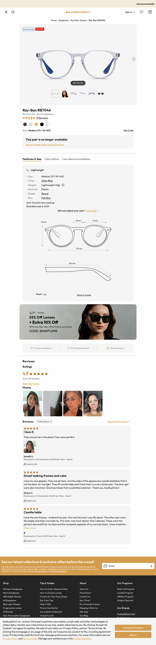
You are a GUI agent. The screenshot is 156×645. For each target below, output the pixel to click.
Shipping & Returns (89, 608)
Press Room (85, 592)
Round (26, 114)
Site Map (84, 611)
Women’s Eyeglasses (13, 589)
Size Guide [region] (128, 130)
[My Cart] (150, 12)
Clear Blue (35, 114)
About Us (84, 589)
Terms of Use (30, 638)
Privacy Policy (40, 571)
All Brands (8, 611)
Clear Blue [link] (47, 180)
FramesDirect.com (126, 614)
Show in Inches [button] (84, 295)
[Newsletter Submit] (151, 566)
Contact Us (85, 596)
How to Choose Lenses (51, 592)
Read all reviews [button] (118, 421)
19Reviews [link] (42, 117)
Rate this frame (31, 383)
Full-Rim (46, 197)
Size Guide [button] (91, 210)
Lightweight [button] (37, 170)
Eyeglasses (47, 114)
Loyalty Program (125, 592)
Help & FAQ (45, 604)
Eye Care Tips (46, 600)
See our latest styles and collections (45, 144)
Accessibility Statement (51, 611)
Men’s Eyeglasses (11, 592)
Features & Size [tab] (32, 159)
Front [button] (38, 294)
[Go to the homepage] (78, 11)
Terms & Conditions (59, 571)
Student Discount (125, 600)
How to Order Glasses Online (54, 589)
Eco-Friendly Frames (90, 604)
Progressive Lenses (12, 608)
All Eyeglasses (9, 600)
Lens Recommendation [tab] (76, 159)
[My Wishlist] (141, 12)
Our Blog (84, 615)
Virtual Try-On (47, 615)
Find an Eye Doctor (49, 608)
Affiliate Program (125, 596)
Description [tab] (52, 159)
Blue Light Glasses (11, 604)
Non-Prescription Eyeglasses (16, 615)
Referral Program (125, 589)
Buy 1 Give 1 (85, 600)
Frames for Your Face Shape (53, 596)
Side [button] (45, 294)
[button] (133, 59)
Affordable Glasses (12, 596)
